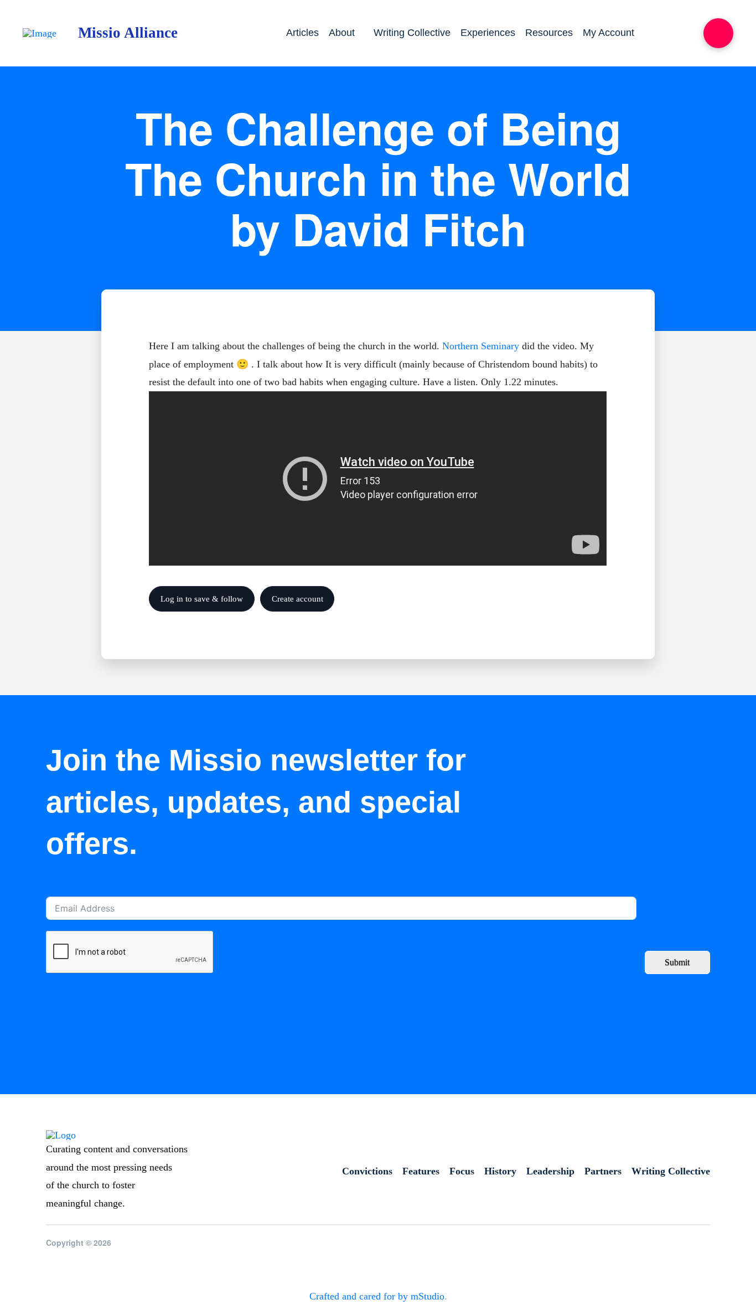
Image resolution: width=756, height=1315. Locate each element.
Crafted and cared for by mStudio (376, 1296)
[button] (718, 33)
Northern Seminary (480, 345)
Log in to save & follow (201, 598)
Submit (677, 962)
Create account (297, 598)
